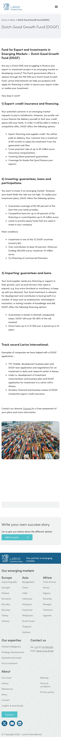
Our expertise (11, 640)
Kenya (46, 587)
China (25, 587)
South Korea (28, 620)
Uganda (47, 615)
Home (4, 19)
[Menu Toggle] (56, 6)
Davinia (27, 408)
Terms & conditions (45, 685)
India (24, 593)
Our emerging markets (18, 570)
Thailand (26, 626)
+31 (36, 646)
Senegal (47, 604)
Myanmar (27, 609)
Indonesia (27, 598)
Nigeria (46, 593)
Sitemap (44, 677)
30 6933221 (47, 646)
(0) (40, 646)
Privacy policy (47, 691)
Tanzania (47, 609)
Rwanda (47, 598)
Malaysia (27, 604)
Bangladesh (28, 581)
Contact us (38, 640)
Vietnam (26, 632)
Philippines (27, 615)
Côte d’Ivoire (49, 581)
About (6, 671)
